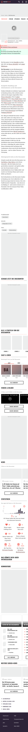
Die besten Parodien (7, 550)
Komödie (4, 230)
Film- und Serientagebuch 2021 (12, 629)
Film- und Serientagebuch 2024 (12, 636)
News (3, 462)
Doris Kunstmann (10, 110)
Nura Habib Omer (17, 99)
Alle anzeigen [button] (14, 382)
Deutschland (5, 217)
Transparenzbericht (18, 719)
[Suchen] (19, 2)
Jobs (4, 722)
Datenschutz (6, 719)
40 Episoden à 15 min (6, 223)
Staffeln (16, 42)
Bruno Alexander (13, 64)
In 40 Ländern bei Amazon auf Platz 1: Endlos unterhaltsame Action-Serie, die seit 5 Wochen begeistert (11, 486)
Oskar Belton (11, 162)
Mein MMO (16, 726)
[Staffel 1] (6, 343)
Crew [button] (19, 363)
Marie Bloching (18, 101)
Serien (6, 15)
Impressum (5, 715)
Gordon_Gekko (12, 644)
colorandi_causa (12, 633)
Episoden (17, 19)
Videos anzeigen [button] (14, 406)
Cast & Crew (6, 355)
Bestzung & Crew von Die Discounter (10, 359)
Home (2, 15)
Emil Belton (4, 162)
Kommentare (6, 566)
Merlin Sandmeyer (19, 131)
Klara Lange (7, 103)
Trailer (23, 19)
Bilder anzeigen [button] (14, 411)
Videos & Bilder (7, 388)
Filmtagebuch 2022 (12, 642)
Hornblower (11, 652)
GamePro (5, 726)
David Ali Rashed (6, 101)
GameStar (16, 722)
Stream (11, 19)
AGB (15, 715)
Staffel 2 (17, 351)
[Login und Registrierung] (22, 2)
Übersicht (4, 19)
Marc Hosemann (17, 104)
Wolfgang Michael (6, 112)
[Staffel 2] (17, 343)
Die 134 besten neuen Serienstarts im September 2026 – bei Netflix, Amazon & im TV (10, 684)
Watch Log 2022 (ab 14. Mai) (13, 649)
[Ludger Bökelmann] (17, 370)
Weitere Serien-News (9, 663)
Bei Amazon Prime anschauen (9, 47)
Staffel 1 (6, 351)
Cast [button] (9, 363)
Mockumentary (12, 230)
